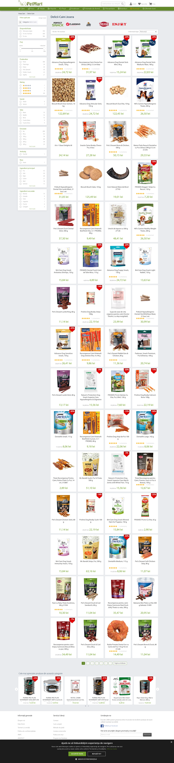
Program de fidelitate (60, 738)
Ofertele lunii (150, 9)
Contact (55, 721)
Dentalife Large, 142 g (145, 437)
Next (157, 689)
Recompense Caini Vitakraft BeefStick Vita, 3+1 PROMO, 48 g (90, 231)
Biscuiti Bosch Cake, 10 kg (91, 187)
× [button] (171, 742)
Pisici (32, 9)
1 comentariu (68, 110)
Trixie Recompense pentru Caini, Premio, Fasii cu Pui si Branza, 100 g (145, 480)
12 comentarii (95, 110)
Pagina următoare (120, 663)
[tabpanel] (29, 690)
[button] (87, 759)
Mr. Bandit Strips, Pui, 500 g (90, 561)
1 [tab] (86, 706)
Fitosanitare (110, 9)
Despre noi (21, 721)
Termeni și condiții (24, 728)
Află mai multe (112, 749)
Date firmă (21, 724)
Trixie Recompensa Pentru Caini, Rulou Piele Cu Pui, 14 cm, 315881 (63, 480)
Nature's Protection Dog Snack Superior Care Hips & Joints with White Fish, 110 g (118, 480)
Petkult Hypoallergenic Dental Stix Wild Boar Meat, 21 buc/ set (145, 314)
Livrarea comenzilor (59, 731)
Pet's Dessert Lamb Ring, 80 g (63, 312)
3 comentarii (68, 69)
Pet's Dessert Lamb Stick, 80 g (63, 395)
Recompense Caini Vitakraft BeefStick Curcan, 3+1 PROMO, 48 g (90, 439)
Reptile (53, 9)
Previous (16, 689)
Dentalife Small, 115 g (63, 437)
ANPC (20, 735)
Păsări (42, 9)
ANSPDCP (21, 738)
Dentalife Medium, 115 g (118, 561)
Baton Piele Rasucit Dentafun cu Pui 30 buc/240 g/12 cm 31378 (145, 148)
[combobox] (113, 4)
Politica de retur (58, 735)
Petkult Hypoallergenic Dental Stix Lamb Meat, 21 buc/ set (63, 189)
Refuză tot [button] (96, 754)
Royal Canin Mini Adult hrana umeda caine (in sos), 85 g (121, 700)
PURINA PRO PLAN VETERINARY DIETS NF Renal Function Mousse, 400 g (98, 700)
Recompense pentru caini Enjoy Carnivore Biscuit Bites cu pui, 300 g (63, 647)
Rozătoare (75, 9)
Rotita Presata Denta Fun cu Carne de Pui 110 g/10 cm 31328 (118, 647)
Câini (23, 9)
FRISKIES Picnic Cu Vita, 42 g (145, 520)
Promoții (136, 9)
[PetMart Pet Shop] (30, 3)
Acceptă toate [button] (77, 754)
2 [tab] (88, 706)
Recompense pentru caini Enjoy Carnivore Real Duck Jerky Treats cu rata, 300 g (117, 605)
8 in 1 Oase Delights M (63, 145)
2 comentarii (95, 69)
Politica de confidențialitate (27, 731)
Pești (64, 9)
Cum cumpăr (57, 724)
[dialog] (87, 751)
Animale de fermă (92, 9)
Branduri (123, 9)
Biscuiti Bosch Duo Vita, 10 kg (118, 104)
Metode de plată (58, 728)
